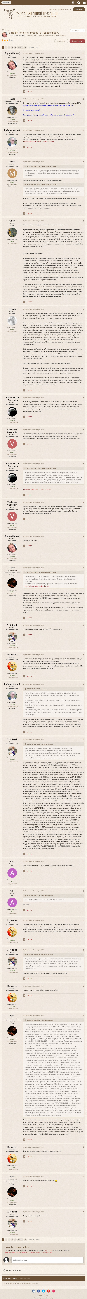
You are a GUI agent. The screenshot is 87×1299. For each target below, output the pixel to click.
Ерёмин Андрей (12, 130)
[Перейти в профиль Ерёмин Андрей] (12, 142)
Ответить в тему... (21, 1260)
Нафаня (12, 309)
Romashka (12, 654)
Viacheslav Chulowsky (12, 430)
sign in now (48, 1250)
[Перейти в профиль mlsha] (12, 173)
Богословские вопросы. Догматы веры (52, 35)
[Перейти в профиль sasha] (12, 110)
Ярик (12, 567)
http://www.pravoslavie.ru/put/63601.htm (37, 489)
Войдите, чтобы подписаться (12, 30)
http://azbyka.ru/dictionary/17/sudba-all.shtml (38, 141)
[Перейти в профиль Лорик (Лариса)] (5, 34)
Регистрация (79, 9)
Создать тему (61, 41)
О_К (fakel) (12, 625)
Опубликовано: (33, 53)
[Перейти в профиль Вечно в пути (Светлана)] (12, 412)
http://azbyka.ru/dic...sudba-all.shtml (37, 586)
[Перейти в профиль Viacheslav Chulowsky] (12, 444)
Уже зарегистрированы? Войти (59, 9)
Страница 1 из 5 (34, 47)
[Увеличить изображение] (56, 1180)
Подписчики (75, 30)
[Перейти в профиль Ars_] (12, 873)
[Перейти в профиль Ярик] (12, 583)
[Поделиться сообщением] (83, 53)
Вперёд (20, 47)
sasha (12, 99)
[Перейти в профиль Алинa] (12, 232)
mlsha (12, 161)
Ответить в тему (77, 41)
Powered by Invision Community (43, 1298)
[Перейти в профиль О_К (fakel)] (12, 637)
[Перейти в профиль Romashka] (12, 666)
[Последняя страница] (25, 47)
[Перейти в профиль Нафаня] (12, 321)
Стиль (46, 1295)
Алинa (12, 220)
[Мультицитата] (24, 91)
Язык (39, 1295)
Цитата (29, 91)
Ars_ (12, 861)
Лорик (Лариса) (19, 35)
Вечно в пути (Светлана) (12, 398)
